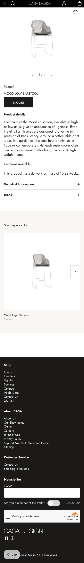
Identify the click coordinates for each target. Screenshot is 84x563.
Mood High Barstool (16, 315)
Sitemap (9, 447)
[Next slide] (51, 74)
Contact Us (11, 397)
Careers (9, 430)
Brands (8, 372)
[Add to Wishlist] (75, 12)
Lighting (9, 380)
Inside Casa (11, 393)
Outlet (8, 426)
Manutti (9, 86)
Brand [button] (8, 195)
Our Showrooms (14, 422)
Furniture (9, 376)
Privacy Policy (12, 439)
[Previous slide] (32, 74)
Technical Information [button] (19, 184)
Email (8, 486)
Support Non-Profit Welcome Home (26, 443)
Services (9, 384)
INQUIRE (18, 103)
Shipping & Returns (16, 469)
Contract (9, 388)
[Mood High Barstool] (42, 271)
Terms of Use (12, 435)
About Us (10, 418)
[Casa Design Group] (23, 530)
